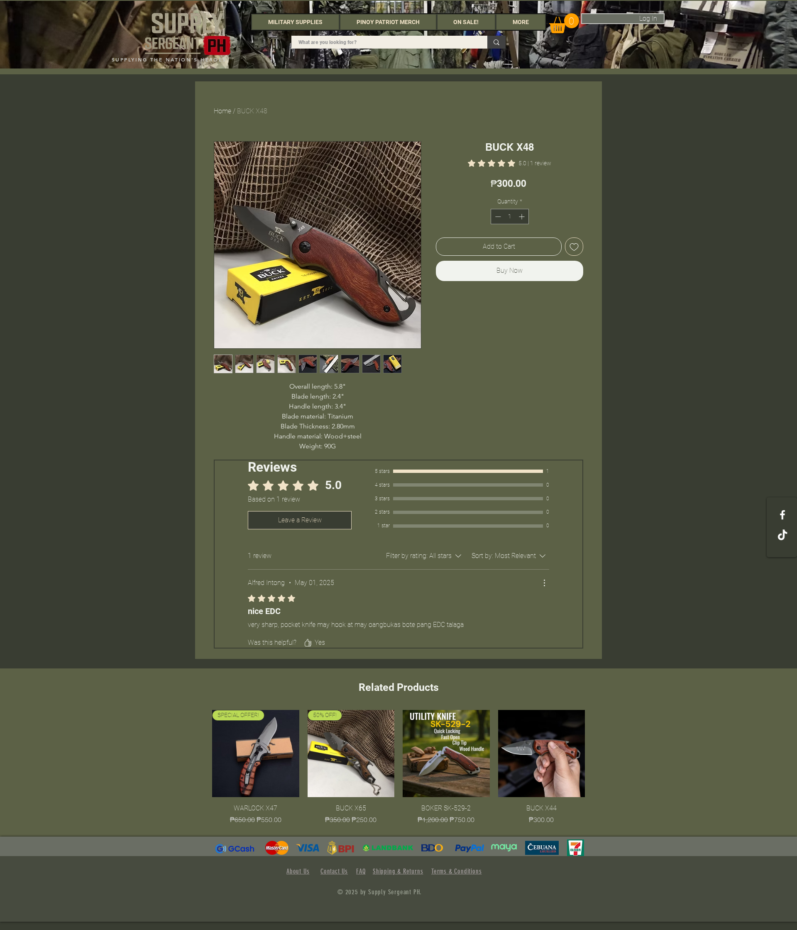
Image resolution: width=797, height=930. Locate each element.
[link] (509, 163)
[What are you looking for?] (496, 42)
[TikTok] (782, 535)
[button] (295, 22)
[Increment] (522, 216)
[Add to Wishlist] (574, 246)
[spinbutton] (509, 216)
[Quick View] (446, 753)
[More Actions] (544, 583)
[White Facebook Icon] (782, 515)
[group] (398, 767)
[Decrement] (497, 216)
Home (222, 111)
